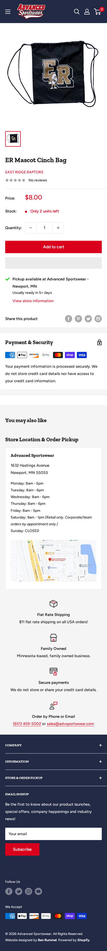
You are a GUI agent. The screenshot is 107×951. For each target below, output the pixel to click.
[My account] (87, 12)
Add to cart (53, 246)
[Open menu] (7, 12)
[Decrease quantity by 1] (30, 227)
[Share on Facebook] (68, 318)
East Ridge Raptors (24, 172)
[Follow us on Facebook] (8, 891)
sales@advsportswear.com (70, 723)
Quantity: (13, 227)
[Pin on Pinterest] (78, 318)
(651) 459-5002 (27, 723)
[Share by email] (98, 318)
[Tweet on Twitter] (88, 318)
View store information (33, 301)
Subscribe (22, 849)
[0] (97, 12)
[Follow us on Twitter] (18, 891)
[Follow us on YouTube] (38, 891)
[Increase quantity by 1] (58, 227)
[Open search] (77, 12)
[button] (53, 263)
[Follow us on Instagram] (28, 891)
